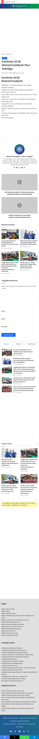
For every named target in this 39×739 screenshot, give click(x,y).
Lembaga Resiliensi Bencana (9, 659)
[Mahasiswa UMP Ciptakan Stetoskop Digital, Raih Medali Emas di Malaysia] (29, 234)
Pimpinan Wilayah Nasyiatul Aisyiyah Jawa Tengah (15, 695)
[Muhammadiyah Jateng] (19, 6)
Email (3, 319)
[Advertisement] (19, 30)
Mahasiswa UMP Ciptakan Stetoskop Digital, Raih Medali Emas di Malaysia (29, 242)
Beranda (5, 54)
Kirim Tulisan (19, 727)
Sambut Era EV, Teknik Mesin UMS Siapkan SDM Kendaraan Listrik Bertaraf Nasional (28, 265)
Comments (31, 344)
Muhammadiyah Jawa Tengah (19, 156)
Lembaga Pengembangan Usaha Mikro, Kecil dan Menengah (18, 667)
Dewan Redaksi (22, 724)
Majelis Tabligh (5, 611)
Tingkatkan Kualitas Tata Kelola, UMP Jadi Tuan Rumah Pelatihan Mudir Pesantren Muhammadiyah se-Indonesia (9, 267)
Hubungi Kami (31, 724)
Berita (10, 54)
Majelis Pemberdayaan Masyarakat (11, 628)
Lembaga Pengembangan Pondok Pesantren (13, 650)
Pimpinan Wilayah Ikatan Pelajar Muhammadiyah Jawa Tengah (18, 701)
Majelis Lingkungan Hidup (8, 613)
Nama (3, 311)
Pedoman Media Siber (10, 724)
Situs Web (4, 326)
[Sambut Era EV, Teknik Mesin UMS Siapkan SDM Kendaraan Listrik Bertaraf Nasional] (29, 256)
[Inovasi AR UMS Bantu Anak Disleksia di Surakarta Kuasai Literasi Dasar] (10, 234)
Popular (6, 344)
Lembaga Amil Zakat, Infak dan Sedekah (12, 661)
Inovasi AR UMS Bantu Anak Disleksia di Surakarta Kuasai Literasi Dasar (9, 243)
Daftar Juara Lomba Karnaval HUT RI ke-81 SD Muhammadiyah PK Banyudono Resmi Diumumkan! (24, 388)
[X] (19, 168)
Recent (18, 344)
